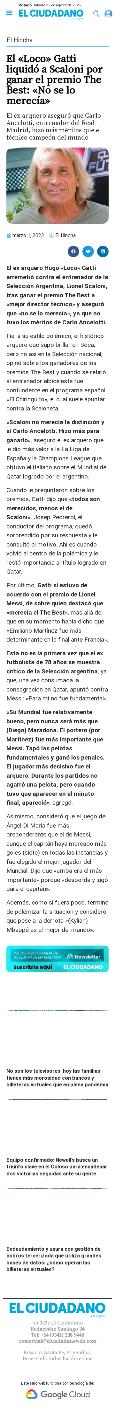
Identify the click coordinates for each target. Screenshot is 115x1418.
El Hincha (19, 40)
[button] (9, 12)
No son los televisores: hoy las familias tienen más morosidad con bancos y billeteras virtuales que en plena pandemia (57, 1078)
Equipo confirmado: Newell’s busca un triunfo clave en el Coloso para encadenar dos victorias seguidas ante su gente (56, 1167)
